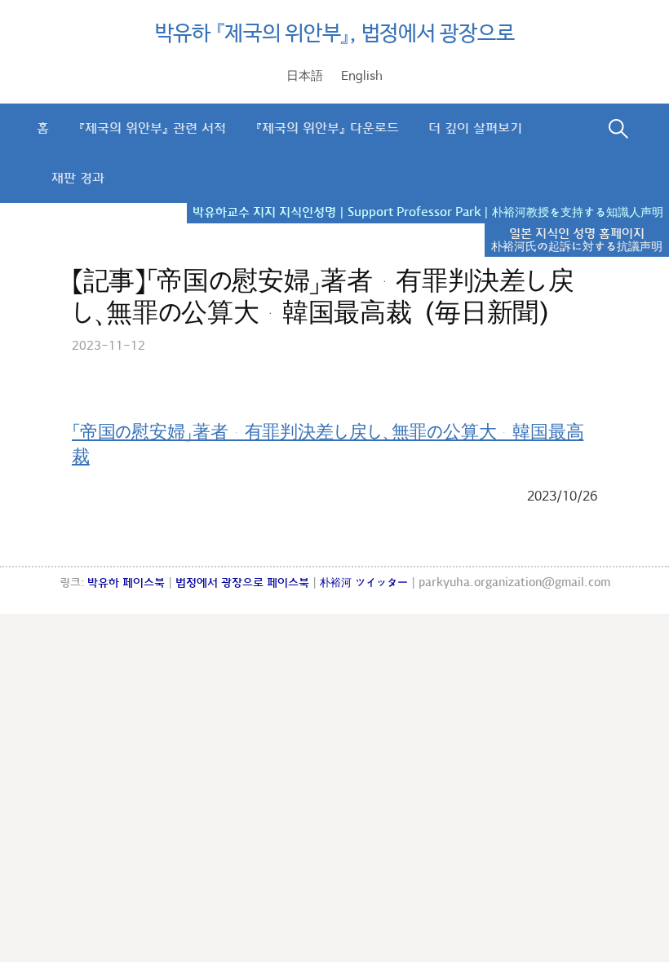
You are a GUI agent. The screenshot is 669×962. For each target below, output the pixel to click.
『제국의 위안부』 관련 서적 (152, 128)
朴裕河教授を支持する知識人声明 (577, 212)
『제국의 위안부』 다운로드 (327, 128)
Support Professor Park (414, 212)
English (362, 76)
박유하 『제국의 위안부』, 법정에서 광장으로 (335, 34)
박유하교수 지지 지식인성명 (264, 212)
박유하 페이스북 (126, 583)
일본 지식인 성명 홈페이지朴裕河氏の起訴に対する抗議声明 (576, 240)
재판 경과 (77, 178)
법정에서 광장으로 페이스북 (242, 583)
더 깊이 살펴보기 (475, 128)
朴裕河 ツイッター (364, 583)
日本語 (304, 76)
